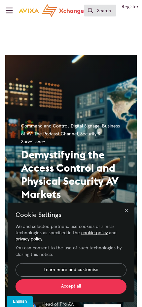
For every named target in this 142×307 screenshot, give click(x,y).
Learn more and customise (71, 269)
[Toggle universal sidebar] (9, 10)
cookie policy (94, 233)
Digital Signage (85, 126)
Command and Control (44, 126)
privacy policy (29, 239)
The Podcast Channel (56, 134)
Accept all (71, 286)
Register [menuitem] (130, 7)
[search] (100, 10)
